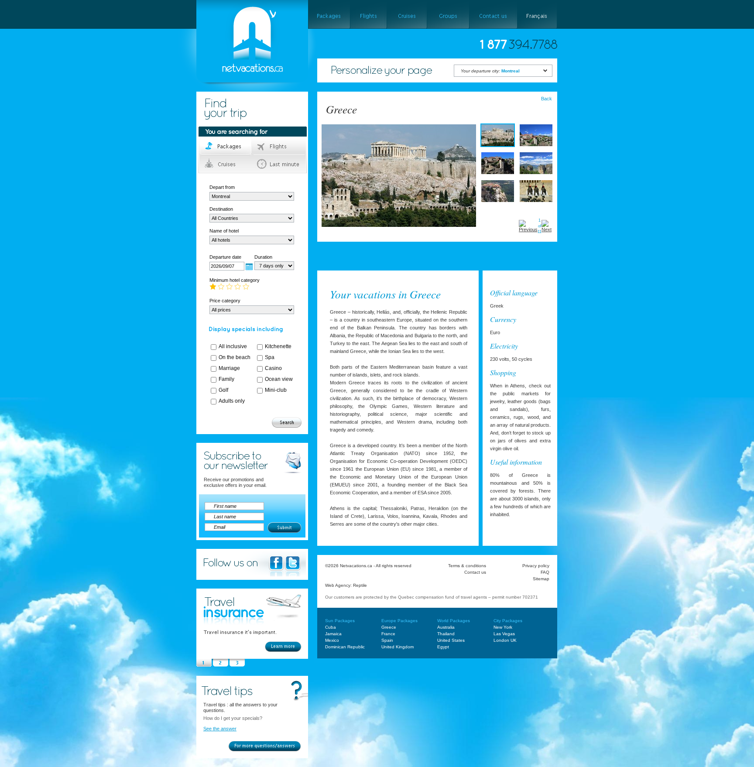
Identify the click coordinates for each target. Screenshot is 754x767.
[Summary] (333, 261)
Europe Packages (399, 620)
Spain (387, 640)
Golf (223, 390)
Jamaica (333, 633)
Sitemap (541, 578)
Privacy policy (535, 565)
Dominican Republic (345, 646)
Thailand (446, 633)
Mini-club (276, 390)
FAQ (545, 572)
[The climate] (367, 261)
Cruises (226, 164)
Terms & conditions (467, 565)
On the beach (234, 357)
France (388, 633)
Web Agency (337, 585)
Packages (226, 146)
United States (451, 640)
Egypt (443, 646)
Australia (446, 627)
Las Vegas (504, 633)
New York (503, 627)
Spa (269, 357)
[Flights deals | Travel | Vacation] (368, 14)
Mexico (332, 640)
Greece (388, 627)
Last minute (279, 164)
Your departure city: (490, 70)
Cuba (330, 627)
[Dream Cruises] (407, 14)
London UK (505, 640)
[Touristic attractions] (403, 261)
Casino (273, 368)
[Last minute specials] (451, 261)
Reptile (360, 585)
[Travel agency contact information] (493, 14)
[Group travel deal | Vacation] (448, 14)
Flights (279, 146)
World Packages (453, 620)
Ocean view (279, 379)
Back (546, 98)
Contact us (475, 572)
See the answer (219, 728)
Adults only (232, 401)
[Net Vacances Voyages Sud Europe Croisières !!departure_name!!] (244, 94)
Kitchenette (278, 346)
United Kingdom (397, 646)
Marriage (229, 368)
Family (226, 379)
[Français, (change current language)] (537, 14)
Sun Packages (340, 620)
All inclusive (233, 346)
